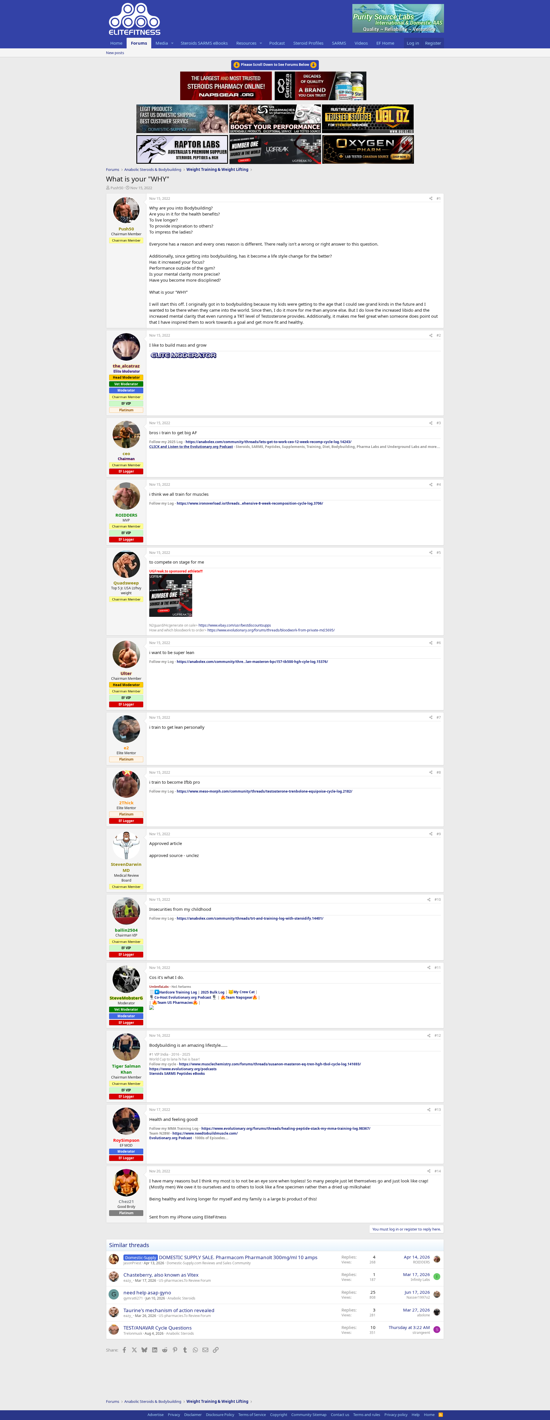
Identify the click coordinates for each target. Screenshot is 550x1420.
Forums (139, 43)
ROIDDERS (421, 1262)
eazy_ (127, 1280)
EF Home (385, 43)
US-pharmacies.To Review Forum (185, 1280)
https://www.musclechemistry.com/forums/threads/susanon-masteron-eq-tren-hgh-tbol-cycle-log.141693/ (270, 1064)
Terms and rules (366, 1414)
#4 (439, 484)
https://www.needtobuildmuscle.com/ (205, 1133)
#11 (438, 967)
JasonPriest (132, 1263)
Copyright (278, 1414)
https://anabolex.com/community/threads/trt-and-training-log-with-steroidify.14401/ (250, 918)
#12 (438, 1035)
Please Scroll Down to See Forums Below (275, 64)
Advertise (156, 1414)
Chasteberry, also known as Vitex (161, 1274)
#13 (438, 1109)
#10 (438, 899)
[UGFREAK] (275, 148)
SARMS (339, 43)
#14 (438, 1171)
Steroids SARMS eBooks (204, 43)
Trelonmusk (132, 1333)
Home (116, 43)
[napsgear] (226, 85)
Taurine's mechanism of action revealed (168, 1310)
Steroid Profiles (308, 43)
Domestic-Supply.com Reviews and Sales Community (209, 1263)
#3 (439, 422)
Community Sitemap (309, 1414)
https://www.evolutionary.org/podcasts (183, 1069)
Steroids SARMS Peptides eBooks (177, 1073)
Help (416, 1414)
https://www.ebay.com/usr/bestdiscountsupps (235, 625)
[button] (172, 43)
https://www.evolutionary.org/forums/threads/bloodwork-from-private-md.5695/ (271, 630)
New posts (115, 52)
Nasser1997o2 (418, 1297)
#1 (439, 198)
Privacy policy (396, 1414)
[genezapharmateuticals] (319, 85)
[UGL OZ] (368, 117)
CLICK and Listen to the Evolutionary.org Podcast (191, 446)
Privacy (174, 1414)
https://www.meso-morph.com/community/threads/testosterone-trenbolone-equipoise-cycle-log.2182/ (264, 791)
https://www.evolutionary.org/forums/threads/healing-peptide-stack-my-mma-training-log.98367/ (285, 1128)
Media (162, 43)
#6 (439, 642)
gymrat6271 (133, 1298)
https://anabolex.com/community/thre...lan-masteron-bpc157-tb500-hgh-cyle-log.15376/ (252, 661)
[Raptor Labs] (182, 148)
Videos (361, 43)
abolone (423, 1315)
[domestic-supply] (182, 117)
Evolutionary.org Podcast (170, 1137)
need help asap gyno (147, 1292)
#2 (439, 335)
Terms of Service (252, 1414)
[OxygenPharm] (368, 148)
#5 (439, 552)
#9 (439, 834)
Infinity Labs (420, 1279)
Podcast (277, 43)
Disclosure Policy (220, 1414)
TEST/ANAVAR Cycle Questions (157, 1327)
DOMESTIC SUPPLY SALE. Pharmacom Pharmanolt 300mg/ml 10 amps (238, 1257)
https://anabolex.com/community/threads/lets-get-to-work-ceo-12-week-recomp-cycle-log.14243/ (268, 441)
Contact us (340, 1414)
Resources (246, 43)
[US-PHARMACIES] (275, 117)
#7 (439, 717)
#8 (439, 772)
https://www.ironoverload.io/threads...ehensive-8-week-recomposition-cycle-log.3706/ (250, 503)
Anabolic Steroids (181, 1298)
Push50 (117, 187)
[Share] (431, 198)
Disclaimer (193, 1414)
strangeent (421, 1332)
